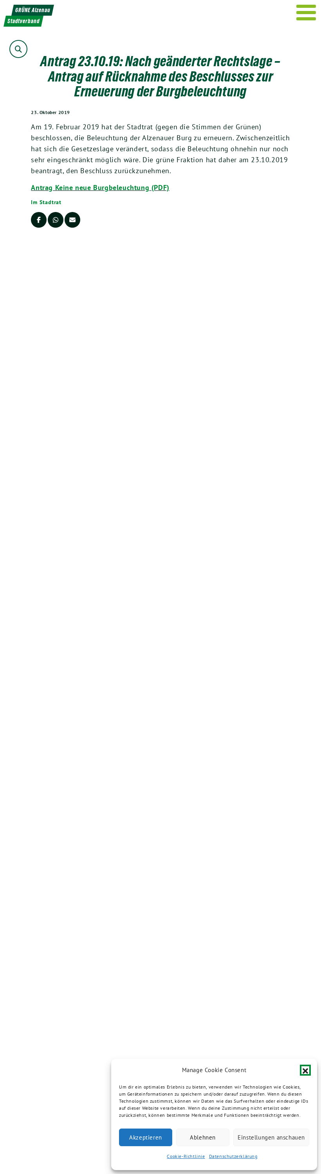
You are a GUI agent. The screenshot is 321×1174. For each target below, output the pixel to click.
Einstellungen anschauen (271, 1137)
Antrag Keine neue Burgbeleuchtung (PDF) (100, 187)
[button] (305, 1070)
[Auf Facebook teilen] (39, 220)
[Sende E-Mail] (72, 220)
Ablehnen (203, 1137)
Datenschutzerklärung (233, 1156)
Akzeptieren (145, 1137)
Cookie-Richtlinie (186, 1156)
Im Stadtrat (46, 202)
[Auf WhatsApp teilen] (55, 220)
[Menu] (306, 12)
